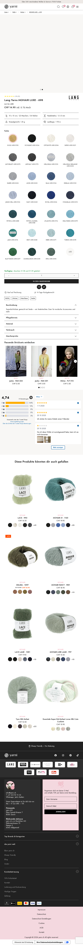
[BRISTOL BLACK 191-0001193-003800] (20, 726)
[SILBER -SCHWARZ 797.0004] (48, 659)
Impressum (41, 909)
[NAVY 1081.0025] (30, 659)
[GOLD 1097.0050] (20, 592)
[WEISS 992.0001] (20, 525)
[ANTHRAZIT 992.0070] (25, 525)
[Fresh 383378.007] (68, 729)
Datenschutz (41, 914)
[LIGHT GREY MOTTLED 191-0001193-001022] (25, 726)
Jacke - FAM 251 (41, 381)
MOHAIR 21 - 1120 (60, 518)
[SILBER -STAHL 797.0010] (63, 659)
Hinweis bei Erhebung (23, 942)
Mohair (22, 12)
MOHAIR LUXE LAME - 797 (60, 652)
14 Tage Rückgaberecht (42, 2)
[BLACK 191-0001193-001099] (10, 726)
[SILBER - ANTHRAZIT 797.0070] (58, 659)
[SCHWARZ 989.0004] (48, 592)
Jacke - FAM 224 (16, 381)
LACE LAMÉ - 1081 (22, 652)
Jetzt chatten (19, 797)
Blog (6, 859)
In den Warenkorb (41, 281)
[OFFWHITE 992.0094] (15, 525)
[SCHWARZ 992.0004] (10, 525)
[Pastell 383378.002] (53, 729)
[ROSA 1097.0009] (30, 592)
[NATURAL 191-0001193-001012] (15, 726)
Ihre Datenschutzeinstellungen (50, 942)
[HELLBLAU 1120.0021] (63, 525)
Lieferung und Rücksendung (15, 887)
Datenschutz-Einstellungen (41, 918)
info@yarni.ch (11, 793)
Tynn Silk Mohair (22, 719)
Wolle (14, 12)
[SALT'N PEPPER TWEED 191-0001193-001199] (30, 726)
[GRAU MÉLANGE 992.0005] (30, 525)
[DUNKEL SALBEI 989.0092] (58, 592)
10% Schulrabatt (10, 878)
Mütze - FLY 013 (67, 381)
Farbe (6, 131)
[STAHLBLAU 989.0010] (53, 592)
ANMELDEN (60, 811)
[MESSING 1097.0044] (25, 592)
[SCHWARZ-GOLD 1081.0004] (10, 659)
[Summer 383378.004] (58, 729)
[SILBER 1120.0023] (53, 525)
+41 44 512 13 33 (14, 795)
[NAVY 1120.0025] (68, 525)
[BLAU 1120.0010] (58, 525)
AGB (41, 928)
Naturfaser (24, 298)
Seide (33, 298)
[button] (40, 89)
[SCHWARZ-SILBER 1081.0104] (15, 659)
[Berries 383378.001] (63, 729)
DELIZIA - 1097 (22, 585)
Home (6, 12)
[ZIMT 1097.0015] (15, 592)
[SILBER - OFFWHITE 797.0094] (53, 659)
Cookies (42, 923)
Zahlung (7, 896)
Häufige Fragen (10, 891)
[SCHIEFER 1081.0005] (25, 659)
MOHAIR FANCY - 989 (60, 585)
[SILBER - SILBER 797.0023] (68, 659)
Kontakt (7, 882)
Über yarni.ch (9, 850)
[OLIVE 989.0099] (63, 592)
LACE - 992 (22, 518)
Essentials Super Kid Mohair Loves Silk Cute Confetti (60, 720)
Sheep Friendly (10, 855)
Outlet (6, 864)
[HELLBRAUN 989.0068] (68, 592)
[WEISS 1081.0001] (20, 659)
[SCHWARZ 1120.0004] (48, 525)
